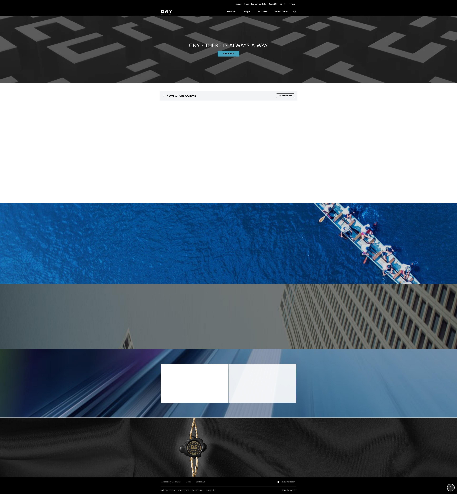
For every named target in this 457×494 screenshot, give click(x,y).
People (246, 11)
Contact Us (273, 4)
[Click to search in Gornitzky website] (294, 12)
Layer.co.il (293, 490)
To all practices (228, 330)
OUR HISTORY (242, 457)
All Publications (285, 96)
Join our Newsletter (259, 4)
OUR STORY (171, 261)
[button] (450, 488)
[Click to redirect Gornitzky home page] (182, 11)
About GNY (228, 53)
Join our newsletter (288, 482)
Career (246, 4)
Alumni (238, 4)
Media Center (281, 11)
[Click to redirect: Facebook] (284, 4)
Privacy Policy (211, 490)
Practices (262, 11)
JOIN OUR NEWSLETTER (183, 392)
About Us (231, 11)
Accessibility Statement (170, 482)
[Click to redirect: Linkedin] (281, 4)
